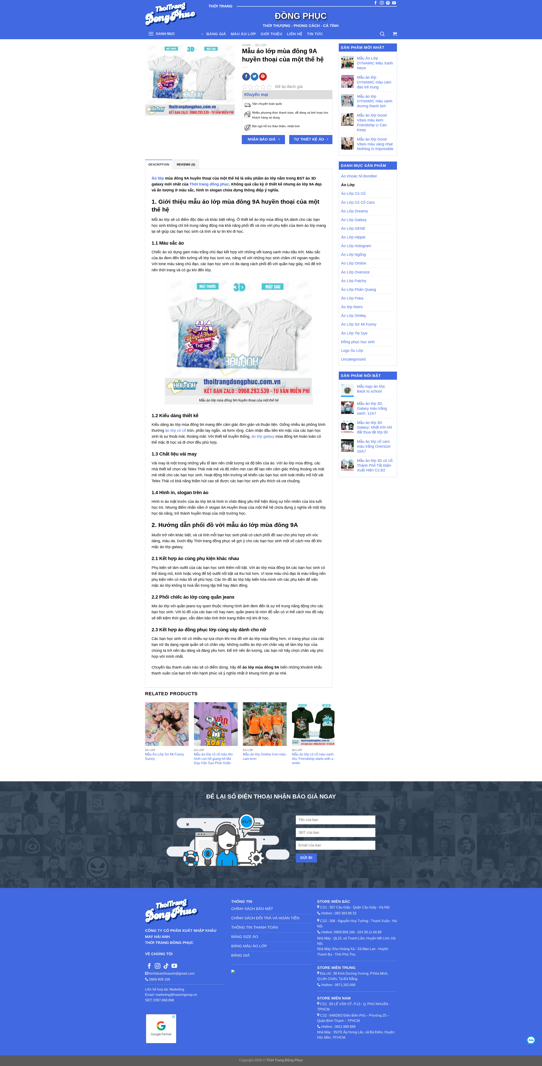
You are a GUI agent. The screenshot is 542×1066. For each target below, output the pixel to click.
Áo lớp (158, 178)
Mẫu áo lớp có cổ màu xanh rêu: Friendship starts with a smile (313, 758)
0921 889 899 (345, 1026)
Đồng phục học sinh (358, 342)
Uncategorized (353, 359)
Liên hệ (294, 34)
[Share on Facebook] (246, 77)
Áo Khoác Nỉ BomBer (359, 176)
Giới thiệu (271, 34)
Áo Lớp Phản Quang (358, 289)
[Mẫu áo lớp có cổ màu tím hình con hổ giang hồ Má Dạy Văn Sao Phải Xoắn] (216, 724)
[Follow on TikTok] (166, 966)
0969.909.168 (344, 932)
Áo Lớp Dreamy (354, 211)
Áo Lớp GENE (353, 228)
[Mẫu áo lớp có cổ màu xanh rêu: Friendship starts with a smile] (314, 724)
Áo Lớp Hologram (356, 246)
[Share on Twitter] (254, 77)
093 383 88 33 (345, 913)
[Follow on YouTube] (174, 966)
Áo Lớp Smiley (353, 316)
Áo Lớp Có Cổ (353, 193)
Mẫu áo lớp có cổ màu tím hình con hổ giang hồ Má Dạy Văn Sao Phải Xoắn (213, 758)
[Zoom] (151, 110)
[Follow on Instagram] (157, 966)
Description (158, 164)
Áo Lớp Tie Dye (354, 333)
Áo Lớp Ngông (353, 254)
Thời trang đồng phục (209, 184)
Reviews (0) (186, 164)
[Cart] (395, 34)
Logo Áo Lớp (352, 350)
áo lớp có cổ (175, 430)
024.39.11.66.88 (369, 932)
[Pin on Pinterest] (263, 77)
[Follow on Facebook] (149, 966)
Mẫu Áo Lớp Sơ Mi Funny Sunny (164, 756)
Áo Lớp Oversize (355, 272)
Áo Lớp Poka (352, 298)
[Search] (382, 34)
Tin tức (315, 34)
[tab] (159, 164)
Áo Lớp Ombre (353, 263)
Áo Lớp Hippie (353, 237)
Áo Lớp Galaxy (353, 220)
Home (246, 45)
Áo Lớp (260, 45)
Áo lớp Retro (352, 307)
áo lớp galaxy (263, 436)
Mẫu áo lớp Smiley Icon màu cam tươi (264, 756)
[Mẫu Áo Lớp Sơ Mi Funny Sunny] (167, 724)
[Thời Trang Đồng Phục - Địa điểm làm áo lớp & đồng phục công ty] (171, 14)
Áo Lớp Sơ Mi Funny (358, 324)
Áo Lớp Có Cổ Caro (358, 202)
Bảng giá (216, 34)
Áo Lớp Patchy (353, 281)
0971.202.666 (345, 985)
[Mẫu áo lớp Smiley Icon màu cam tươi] (265, 724)
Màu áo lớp (243, 34)
